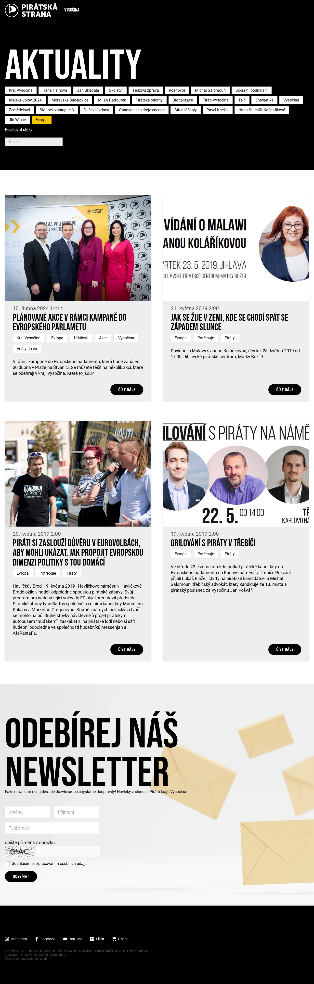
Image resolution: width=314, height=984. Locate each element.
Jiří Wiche (17, 119)
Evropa (42, 119)
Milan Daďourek (112, 100)
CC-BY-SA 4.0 (33, 951)
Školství (116, 90)
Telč (242, 100)
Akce (103, 338)
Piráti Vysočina (216, 100)
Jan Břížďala (88, 90)
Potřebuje (205, 338)
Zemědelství (19, 110)
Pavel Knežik (218, 110)
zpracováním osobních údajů (61, 863)
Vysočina (291, 100)
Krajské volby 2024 (25, 100)
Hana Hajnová (54, 90)
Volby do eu (27, 348)
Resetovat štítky (18, 130)
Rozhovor (177, 90)
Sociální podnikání (252, 90)
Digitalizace (182, 100)
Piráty (230, 338)
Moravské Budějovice (70, 100)
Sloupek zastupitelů (57, 110)
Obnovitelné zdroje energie (142, 110)
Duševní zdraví (96, 110)
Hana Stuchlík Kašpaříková (261, 110)
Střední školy (185, 110)
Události (81, 338)
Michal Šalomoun (210, 90)
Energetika (264, 100)
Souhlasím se (49, 863)
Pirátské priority (149, 100)
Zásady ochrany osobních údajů (26, 958)
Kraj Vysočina (21, 90)
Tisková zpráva (145, 90)
